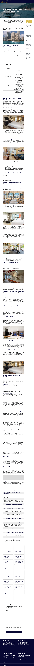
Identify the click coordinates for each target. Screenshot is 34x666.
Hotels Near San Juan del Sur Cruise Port (18, 557)
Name (7, 617)
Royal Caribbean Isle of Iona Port (23, 645)
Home (4, 11)
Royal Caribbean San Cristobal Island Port (28, 61)
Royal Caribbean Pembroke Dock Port (28, 39)
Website (15, 622)
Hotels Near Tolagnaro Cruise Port (7, 597)
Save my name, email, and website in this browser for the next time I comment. (13, 628)
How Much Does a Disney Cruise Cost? (9, 657)
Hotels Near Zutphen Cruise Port (18, 547)
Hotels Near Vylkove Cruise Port (18, 552)
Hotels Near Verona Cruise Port (7, 557)
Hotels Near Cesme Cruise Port (18, 572)
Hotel (7, 11)
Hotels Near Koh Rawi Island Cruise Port (18, 592)
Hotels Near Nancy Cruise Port (7, 562)
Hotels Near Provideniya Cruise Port (8, 572)
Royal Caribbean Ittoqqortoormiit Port (28, 57)
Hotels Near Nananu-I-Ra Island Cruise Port (7, 587)
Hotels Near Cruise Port (9, 96)
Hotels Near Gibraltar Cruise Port (7, 582)
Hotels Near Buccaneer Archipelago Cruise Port (19, 562)
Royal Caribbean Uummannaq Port (28, 50)
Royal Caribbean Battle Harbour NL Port (28, 25)
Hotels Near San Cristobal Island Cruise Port (7, 592)
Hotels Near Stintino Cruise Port (18, 577)
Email (7, 622)
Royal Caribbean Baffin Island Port (28, 29)
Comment (7, 610)
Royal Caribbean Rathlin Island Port (28, 32)
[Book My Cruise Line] (6, 1)
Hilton (14, 319)
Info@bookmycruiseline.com (23, 659)
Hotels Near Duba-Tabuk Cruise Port (19, 567)
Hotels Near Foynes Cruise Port (18, 587)
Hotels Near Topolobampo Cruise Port (7, 567)
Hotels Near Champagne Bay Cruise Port (19, 582)
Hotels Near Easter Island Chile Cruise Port (8, 547)
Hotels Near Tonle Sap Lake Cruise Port (7, 552)
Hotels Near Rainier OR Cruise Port (7, 577)
